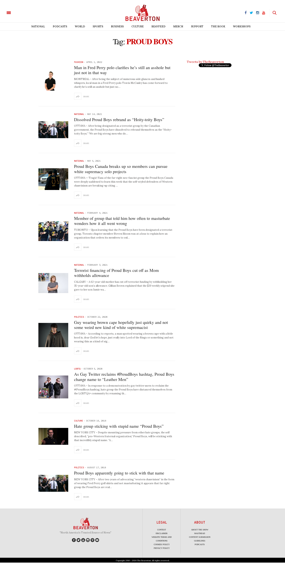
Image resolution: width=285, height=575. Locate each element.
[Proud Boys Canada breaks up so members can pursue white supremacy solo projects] (53, 179)
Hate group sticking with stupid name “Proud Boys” (119, 426)
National (38, 26)
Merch (178, 26)
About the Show (199, 530)
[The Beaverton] (21, 12)
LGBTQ (77, 368)
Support (197, 26)
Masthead (199, 533)
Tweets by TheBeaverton (205, 62)
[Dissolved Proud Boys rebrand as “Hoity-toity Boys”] (53, 129)
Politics (79, 317)
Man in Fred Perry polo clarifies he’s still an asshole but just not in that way (122, 70)
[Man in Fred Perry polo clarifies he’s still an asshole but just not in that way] (53, 80)
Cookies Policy (162, 544)
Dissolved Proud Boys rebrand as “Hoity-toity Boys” (119, 119)
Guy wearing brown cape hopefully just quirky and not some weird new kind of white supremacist (121, 324)
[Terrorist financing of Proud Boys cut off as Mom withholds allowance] (53, 283)
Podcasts (60, 26)
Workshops (241, 26)
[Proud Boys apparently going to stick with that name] (53, 483)
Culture (137, 26)
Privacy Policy (162, 548)
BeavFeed (158, 26)
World (80, 26)
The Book (218, 26)
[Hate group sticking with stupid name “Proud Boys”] (53, 436)
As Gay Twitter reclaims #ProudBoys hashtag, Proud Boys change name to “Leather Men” (124, 376)
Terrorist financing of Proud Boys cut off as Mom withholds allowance (116, 272)
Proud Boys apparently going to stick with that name (119, 473)
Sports (98, 26)
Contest (161, 530)
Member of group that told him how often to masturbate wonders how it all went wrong (122, 220)
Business (117, 26)
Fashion (78, 62)
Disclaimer (162, 533)
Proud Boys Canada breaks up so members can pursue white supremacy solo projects (121, 168)
